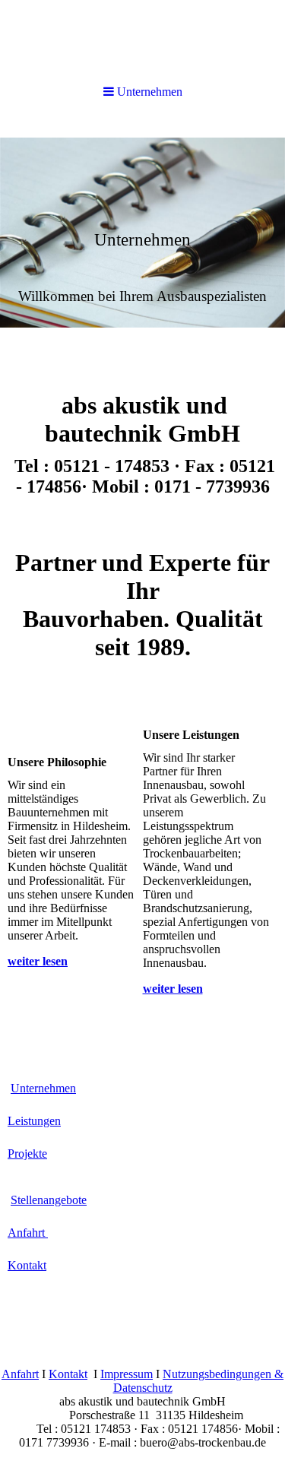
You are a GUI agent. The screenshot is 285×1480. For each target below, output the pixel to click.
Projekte (27, 1153)
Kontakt (27, 1265)
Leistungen (34, 1120)
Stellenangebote (49, 1199)
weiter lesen (38, 961)
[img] (142, 233)
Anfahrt (28, 1232)
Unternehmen (43, 1088)
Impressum (126, 1373)
